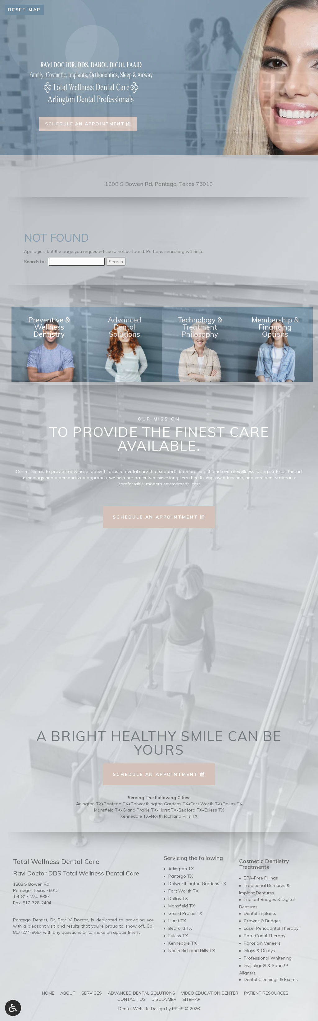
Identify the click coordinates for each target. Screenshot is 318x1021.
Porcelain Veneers (262, 943)
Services (91, 993)
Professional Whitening (268, 958)
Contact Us (131, 999)
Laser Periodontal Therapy (271, 928)
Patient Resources (266, 993)
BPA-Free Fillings (261, 878)
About (67, 993)
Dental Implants (260, 913)
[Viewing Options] (13, 1008)
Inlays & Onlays (259, 950)
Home (48, 993)
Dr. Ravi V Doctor (69, 920)
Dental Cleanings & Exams (271, 979)
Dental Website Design (141, 1008)
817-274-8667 (35, 896)
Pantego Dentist (30, 920)
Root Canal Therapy (264, 935)
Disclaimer (164, 999)
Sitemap (191, 999)
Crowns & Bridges (262, 921)
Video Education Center (209, 993)
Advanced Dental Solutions (141, 993)
